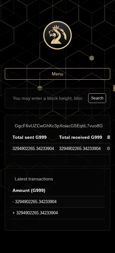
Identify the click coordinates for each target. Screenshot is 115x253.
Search (97, 98)
